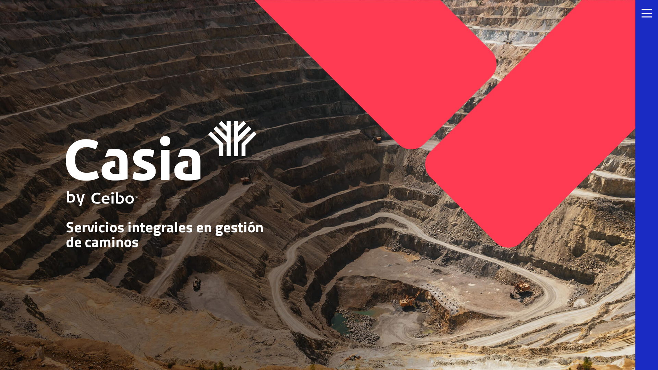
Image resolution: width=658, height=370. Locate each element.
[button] (646, 185)
